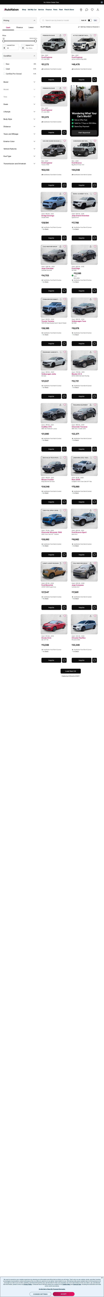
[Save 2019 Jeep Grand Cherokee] (95, 194)
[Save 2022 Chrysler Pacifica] (95, 616)
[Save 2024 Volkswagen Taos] (95, 299)
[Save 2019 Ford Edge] (95, 247)
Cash (8, 27)
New (21, 64)
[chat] (87, 9)
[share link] (60, 35)
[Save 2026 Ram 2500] (95, 458)
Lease (31, 27)
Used (21, 69)
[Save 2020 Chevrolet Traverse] (95, 405)
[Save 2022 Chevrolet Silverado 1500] (65, 510)
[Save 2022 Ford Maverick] (65, 563)
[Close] (101, 1277)
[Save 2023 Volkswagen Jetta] (65, 352)
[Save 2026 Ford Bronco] (95, 141)
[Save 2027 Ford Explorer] (65, 35)
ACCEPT (64, 1294)
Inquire (51, 80)
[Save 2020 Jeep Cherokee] (65, 247)
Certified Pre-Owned (21, 74)
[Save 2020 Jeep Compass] (95, 563)
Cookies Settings (40, 1294)
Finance (19, 27)
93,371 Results (46, 27)
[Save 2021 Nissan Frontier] (65, 458)
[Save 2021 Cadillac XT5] (65, 405)
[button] (24, 10)
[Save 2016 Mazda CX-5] (95, 352)
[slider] (3, 41)
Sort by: (89, 27)
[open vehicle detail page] (54, 44)
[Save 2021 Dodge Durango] (65, 194)
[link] (12, 10)
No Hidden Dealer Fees (51, 2)
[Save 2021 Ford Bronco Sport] (95, 510)
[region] (52, 1287)
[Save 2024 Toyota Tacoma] (65, 299)
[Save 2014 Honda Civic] (65, 616)
